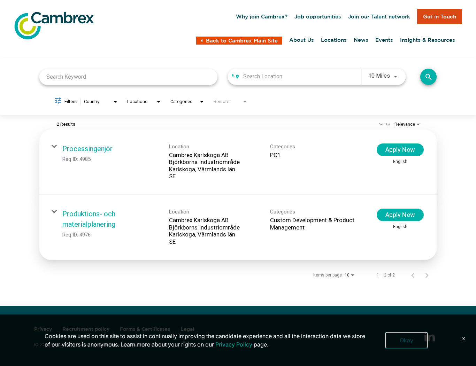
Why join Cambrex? (261, 17)
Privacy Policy (233, 344)
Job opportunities (317, 17)
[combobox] (128, 77)
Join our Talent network (379, 17)
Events (384, 40)
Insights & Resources (427, 40)
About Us (301, 40)
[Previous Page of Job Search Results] (413, 275)
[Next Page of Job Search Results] (427, 275)
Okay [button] (406, 340)
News (361, 40)
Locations (334, 40)
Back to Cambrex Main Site (242, 41)
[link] (238, 162)
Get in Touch (439, 17)
